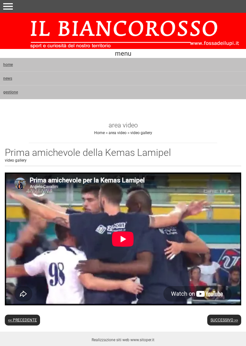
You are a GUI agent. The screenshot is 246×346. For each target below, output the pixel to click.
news (7, 78)
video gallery (141, 133)
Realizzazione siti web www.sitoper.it (123, 340)
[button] (8, 6)
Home (99, 133)
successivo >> (224, 320)
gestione (10, 92)
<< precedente (22, 320)
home (8, 64)
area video (118, 133)
